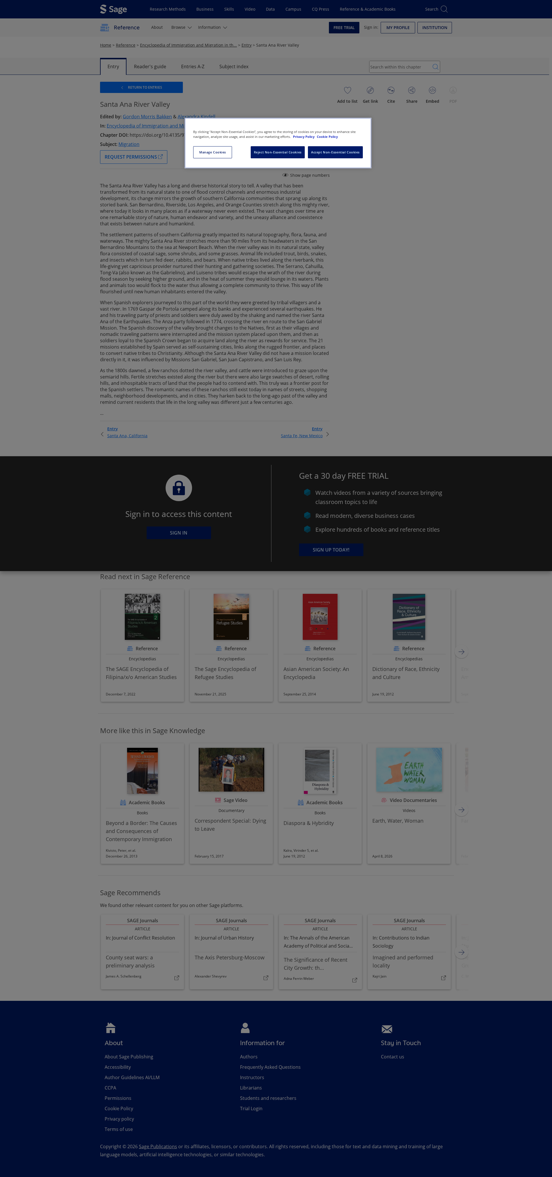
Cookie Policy (327, 136)
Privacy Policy (304, 136)
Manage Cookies (212, 152)
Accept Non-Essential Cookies (335, 152)
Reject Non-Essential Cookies (278, 152)
